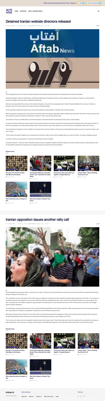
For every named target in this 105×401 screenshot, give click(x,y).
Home (16, 11)
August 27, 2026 (10, 177)
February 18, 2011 (22, 25)
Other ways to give (48, 396)
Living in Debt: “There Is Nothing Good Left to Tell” (87, 173)
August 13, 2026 (82, 177)
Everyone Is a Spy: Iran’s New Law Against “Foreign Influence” (64, 173)
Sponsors (24, 396)
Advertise (23, 11)
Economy (33, 169)
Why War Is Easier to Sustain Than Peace (40, 200)
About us (31, 396)
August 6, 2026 (10, 202)
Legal (57, 396)
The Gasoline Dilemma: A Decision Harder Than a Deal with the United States (40, 174)
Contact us (39, 396)
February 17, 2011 (22, 223)
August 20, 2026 (34, 178)
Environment (11, 195)
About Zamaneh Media (35, 11)
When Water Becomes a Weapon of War (16, 200)
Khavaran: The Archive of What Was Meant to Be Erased (15, 173)
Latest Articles (32, 25)
